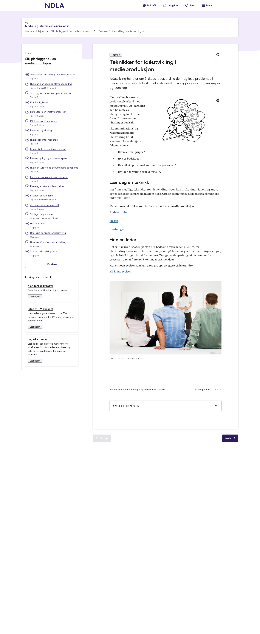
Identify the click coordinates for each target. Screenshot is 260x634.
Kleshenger (117, 229)
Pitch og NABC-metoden (43, 121)
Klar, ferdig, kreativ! (40, 285)
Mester (114, 221)
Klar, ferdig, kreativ (39, 102)
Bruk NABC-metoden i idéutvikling (48, 242)
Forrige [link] (104, 438)
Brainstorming (119, 212)
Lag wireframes (38, 339)
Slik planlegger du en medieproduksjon (71, 31)
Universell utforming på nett (44, 204)
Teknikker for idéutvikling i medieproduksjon (52, 74)
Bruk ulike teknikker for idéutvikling (48, 232)
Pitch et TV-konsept (40, 308)
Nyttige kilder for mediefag (44, 139)
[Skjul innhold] (74, 51)
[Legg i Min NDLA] (217, 54)
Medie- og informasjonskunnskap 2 (47, 25)
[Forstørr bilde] (218, 100)
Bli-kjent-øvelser (120, 271)
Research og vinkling (41, 130)
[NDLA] (54, 5)
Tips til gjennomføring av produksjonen (50, 93)
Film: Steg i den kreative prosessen (48, 111)
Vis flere (52, 264)
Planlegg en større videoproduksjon (48, 186)
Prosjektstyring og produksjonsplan (48, 158)
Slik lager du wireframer (42, 195)
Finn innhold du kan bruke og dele (48, 149)
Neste (228, 438)
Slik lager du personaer (42, 214)
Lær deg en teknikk (129, 182)
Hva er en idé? (37, 223)
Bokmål (151, 5)
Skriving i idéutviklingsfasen (44, 251)
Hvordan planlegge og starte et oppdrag (51, 83)
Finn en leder (123, 239)
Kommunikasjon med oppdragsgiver (49, 176)
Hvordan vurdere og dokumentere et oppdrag (54, 167)
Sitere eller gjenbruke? (126, 405)
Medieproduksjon (34, 31)
